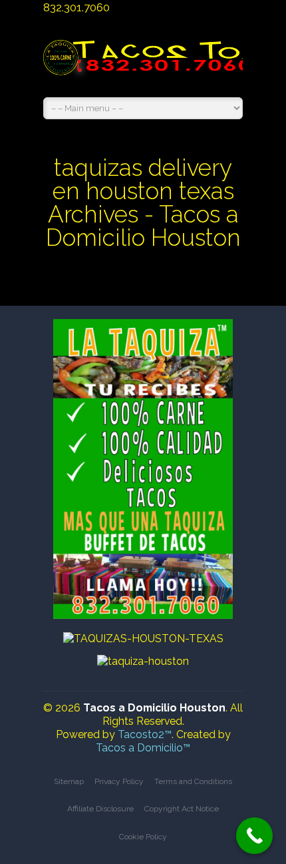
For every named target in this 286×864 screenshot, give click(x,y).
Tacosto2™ (145, 734)
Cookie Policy (143, 836)
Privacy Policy (119, 781)
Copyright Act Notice (181, 808)
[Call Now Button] (254, 835)
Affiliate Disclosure (100, 808)
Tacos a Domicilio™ (143, 747)
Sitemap (69, 781)
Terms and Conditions (193, 781)
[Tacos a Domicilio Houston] (143, 64)
